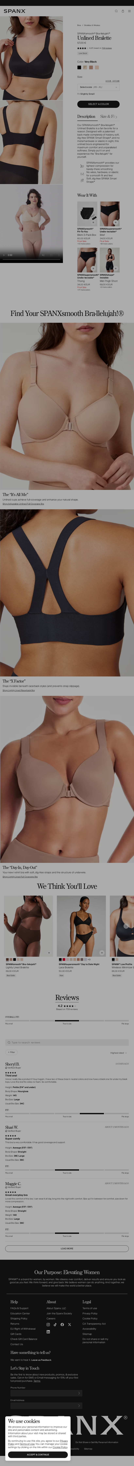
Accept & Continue (38, 1455)
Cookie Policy (60, 1447)
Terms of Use (27, 1444)
